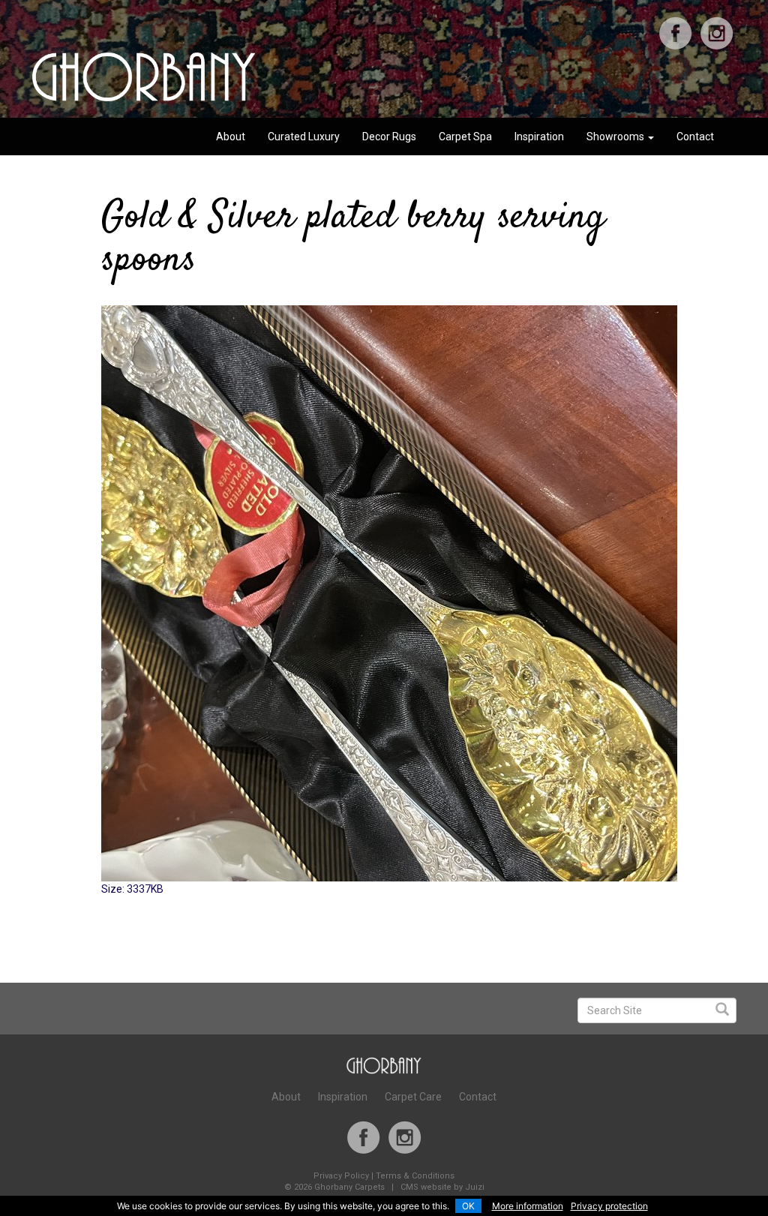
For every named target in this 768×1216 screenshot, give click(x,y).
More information (527, 1205)
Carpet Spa (465, 137)
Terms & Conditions (415, 1176)
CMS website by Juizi (442, 1187)
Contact (695, 137)
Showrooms (616, 137)
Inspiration (539, 137)
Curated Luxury (304, 137)
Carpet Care (413, 1097)
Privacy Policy (341, 1176)
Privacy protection (609, 1205)
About (230, 137)
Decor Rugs (389, 137)
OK (468, 1205)
